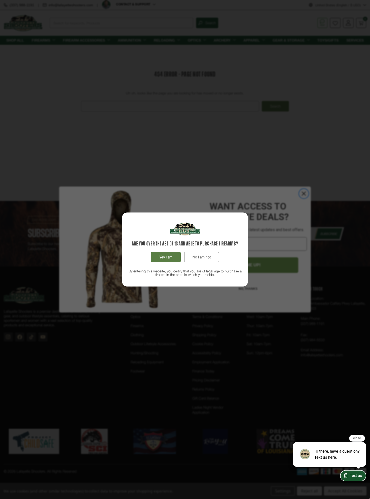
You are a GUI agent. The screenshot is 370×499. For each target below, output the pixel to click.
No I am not (202, 257)
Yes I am (165, 257)
